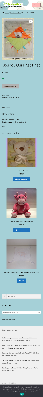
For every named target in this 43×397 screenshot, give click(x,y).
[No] (41, 391)
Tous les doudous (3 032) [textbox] (21, 312)
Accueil (7, 13)
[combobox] (21, 312)
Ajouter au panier (10, 86)
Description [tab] (6, 107)
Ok (22, 394)
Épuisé (21, 281)
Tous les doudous (15, 13)
